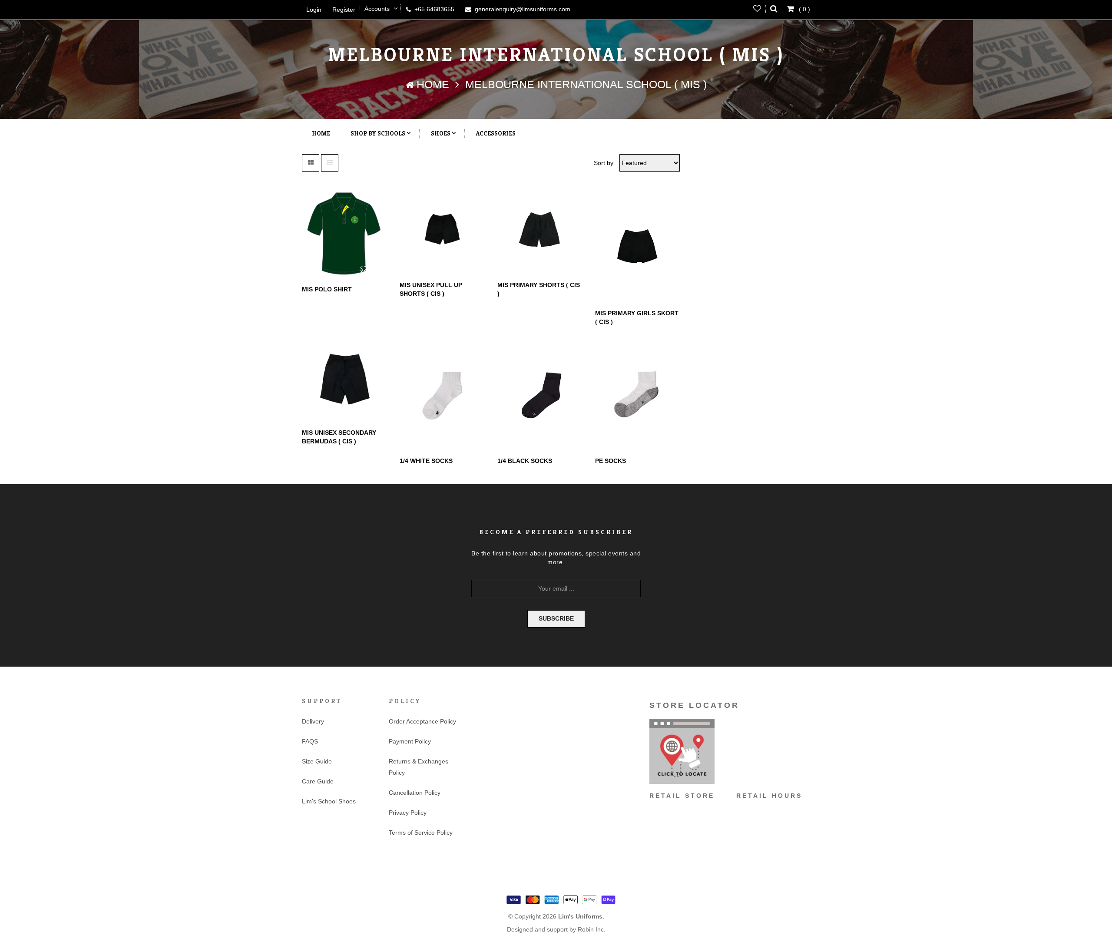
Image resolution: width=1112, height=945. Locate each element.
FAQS (310, 741)
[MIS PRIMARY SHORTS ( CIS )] (539, 231)
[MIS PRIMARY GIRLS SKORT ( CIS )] (637, 245)
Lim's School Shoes (329, 801)
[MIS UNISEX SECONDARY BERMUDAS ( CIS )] (344, 379)
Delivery (313, 721)
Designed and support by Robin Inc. (556, 929)
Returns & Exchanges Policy (418, 767)
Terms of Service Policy (421, 832)
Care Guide (318, 781)
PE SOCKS (610, 460)
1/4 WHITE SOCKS (426, 460)
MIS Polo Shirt (327, 289)
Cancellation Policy (414, 792)
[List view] (329, 163)
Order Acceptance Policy (422, 721)
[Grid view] (310, 163)
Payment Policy (410, 741)
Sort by (603, 162)
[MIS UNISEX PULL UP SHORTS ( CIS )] (442, 231)
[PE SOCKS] (637, 393)
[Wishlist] (757, 9)
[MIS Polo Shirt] (344, 233)
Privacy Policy (408, 812)
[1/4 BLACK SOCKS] (539, 393)
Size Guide (317, 761)
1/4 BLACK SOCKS (524, 460)
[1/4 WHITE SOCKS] (442, 393)
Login (313, 9)
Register (343, 9)
